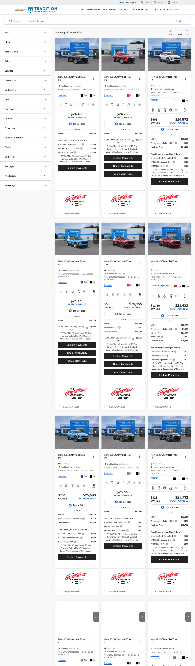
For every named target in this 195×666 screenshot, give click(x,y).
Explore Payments (77, 168)
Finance (157, 9)
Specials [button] (123, 9)
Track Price (79, 124)
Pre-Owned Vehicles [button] (141, 9)
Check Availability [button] (123, 166)
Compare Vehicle (71, 213)
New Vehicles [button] (110, 9)
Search (178, 21)
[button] (96, 54)
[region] (77, 147)
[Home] (82, 9)
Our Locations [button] (93, 9)
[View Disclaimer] (94, 105)
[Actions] (93, 78)
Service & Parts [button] (172, 9)
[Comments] (186, 110)
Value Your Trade (123, 174)
